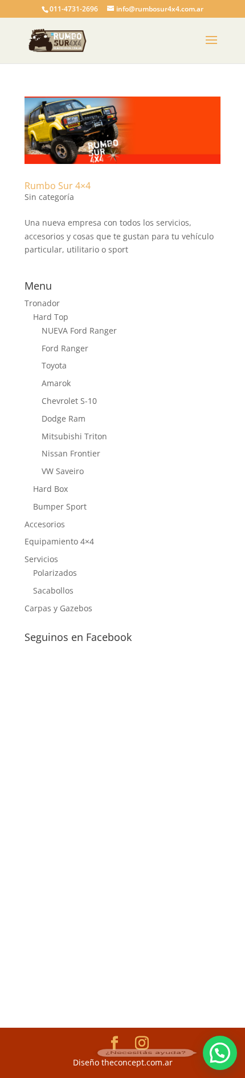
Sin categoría (49, 196)
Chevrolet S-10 (69, 400)
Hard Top (50, 316)
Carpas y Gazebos (58, 608)
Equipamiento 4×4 (59, 541)
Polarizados (55, 572)
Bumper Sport (60, 506)
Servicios (41, 559)
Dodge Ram (63, 418)
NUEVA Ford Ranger (79, 330)
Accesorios (44, 524)
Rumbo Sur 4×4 (57, 185)
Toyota (54, 365)
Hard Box (50, 488)
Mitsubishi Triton (74, 436)
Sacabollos (53, 590)
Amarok (56, 383)
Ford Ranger (65, 348)
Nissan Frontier (71, 453)
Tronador (42, 303)
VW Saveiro (63, 471)
